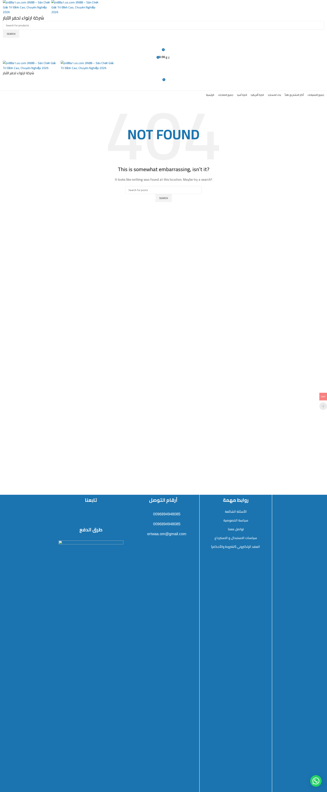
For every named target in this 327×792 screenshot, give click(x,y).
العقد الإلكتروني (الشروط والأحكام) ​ (236, 547)
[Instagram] (85, 515)
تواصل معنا (236, 529)
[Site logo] (27, 7)
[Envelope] (96, 515)
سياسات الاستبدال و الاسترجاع (236, 538)
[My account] (163, 41)
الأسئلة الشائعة (236, 511)
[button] (316, 781)
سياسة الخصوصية (235, 520)
